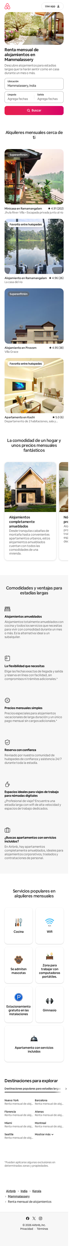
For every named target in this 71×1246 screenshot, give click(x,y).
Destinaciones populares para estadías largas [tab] (33, 1088)
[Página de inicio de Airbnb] (7, 6)
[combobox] (34, 85)
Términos (42, 1229)
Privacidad (26, 1229)
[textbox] (19, 99)
